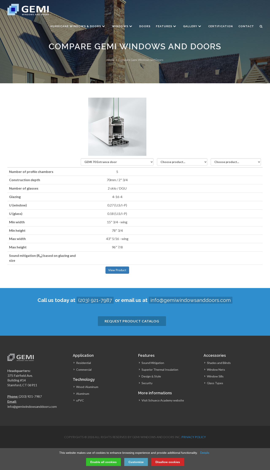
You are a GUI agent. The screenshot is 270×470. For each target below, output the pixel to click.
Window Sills (215, 376)
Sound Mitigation (153, 363)
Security (147, 383)
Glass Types (215, 383)
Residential (83, 363)
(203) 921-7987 (95, 300)
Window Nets (216, 369)
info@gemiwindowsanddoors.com (190, 300)
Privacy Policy (193, 437)
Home (110, 60)
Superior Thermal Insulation (160, 369)
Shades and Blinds (219, 363)
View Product (117, 270)
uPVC (80, 400)
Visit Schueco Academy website (163, 400)
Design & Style (151, 376)
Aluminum (82, 393)
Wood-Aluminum (87, 387)
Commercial (84, 369)
